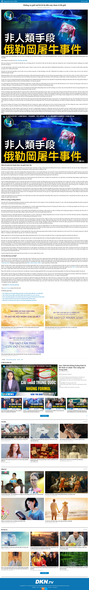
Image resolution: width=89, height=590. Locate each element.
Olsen (73, 267)
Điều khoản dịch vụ (43, 587)
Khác (31, 462)
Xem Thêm (44, 415)
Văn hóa (61, 570)
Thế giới (2, 548)
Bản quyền (55, 587)
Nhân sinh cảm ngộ (48, 522)
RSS (38, 587)
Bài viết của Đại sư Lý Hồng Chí (6, 355)
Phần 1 (28, 262)
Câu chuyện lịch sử (48, 495)
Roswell (18, 359)
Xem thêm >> (85, 421)
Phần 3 (36, 262)
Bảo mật (50, 587)
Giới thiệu (34, 587)
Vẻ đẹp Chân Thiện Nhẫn (5, 495)
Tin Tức (60, 371)
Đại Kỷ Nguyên (44, 585)
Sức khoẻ (2, 462)
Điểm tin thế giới (33, 442)
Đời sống (61, 550)
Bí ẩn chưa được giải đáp (11, 359)
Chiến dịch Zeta (5, 262)
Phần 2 (32, 262)
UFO (22, 359)
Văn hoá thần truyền (33, 550)
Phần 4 (39, 262)
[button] (87, 415)
